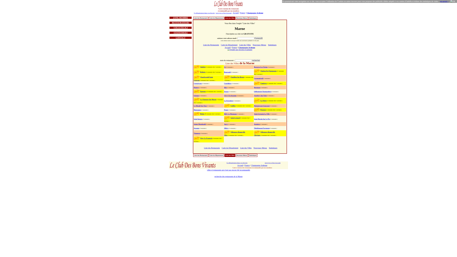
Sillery (226, 128)
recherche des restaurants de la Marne (228, 176)
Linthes (233, 106)
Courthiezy (228, 83)
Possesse (263, 110)
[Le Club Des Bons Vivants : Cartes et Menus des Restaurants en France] (228, 6)
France (242, 13)
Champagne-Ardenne (255, 13)
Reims (202, 114)
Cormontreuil (258, 78)
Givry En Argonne (230, 95)
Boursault (227, 72)
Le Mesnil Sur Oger (200, 106)
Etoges (226, 91)
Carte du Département (216, 18)
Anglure (203, 67)
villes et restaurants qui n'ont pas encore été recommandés (228, 170)
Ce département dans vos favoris (204, 13)
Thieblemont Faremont (262, 128)
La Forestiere (228, 101)
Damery (196, 87)
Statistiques (253, 18)
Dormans (257, 87)
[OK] (452, 1)
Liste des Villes (230, 18)
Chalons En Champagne (268, 71)
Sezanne (196, 128)
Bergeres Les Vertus (260, 67)
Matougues (197, 110)
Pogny (226, 110)
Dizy (225, 87)
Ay (225, 67)
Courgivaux (198, 83)
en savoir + (444, 1)
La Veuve (263, 100)
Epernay (203, 91)
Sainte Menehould (200, 124)
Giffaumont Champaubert (262, 91)
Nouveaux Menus (241, 18)
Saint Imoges (198, 119)
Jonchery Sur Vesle (260, 95)
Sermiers (257, 124)
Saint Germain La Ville (262, 114)
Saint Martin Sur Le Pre (262, 119)
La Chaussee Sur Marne (208, 99)
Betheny (203, 72)
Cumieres (263, 83)
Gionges (196, 95)
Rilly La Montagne (230, 114)
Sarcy (226, 124)
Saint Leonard (235, 118)
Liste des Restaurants (201, 18)
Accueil (236, 13)
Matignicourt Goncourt (262, 106)
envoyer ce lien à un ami (224, 13)
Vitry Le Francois (206, 138)
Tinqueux (197, 133)
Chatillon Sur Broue (237, 77)
